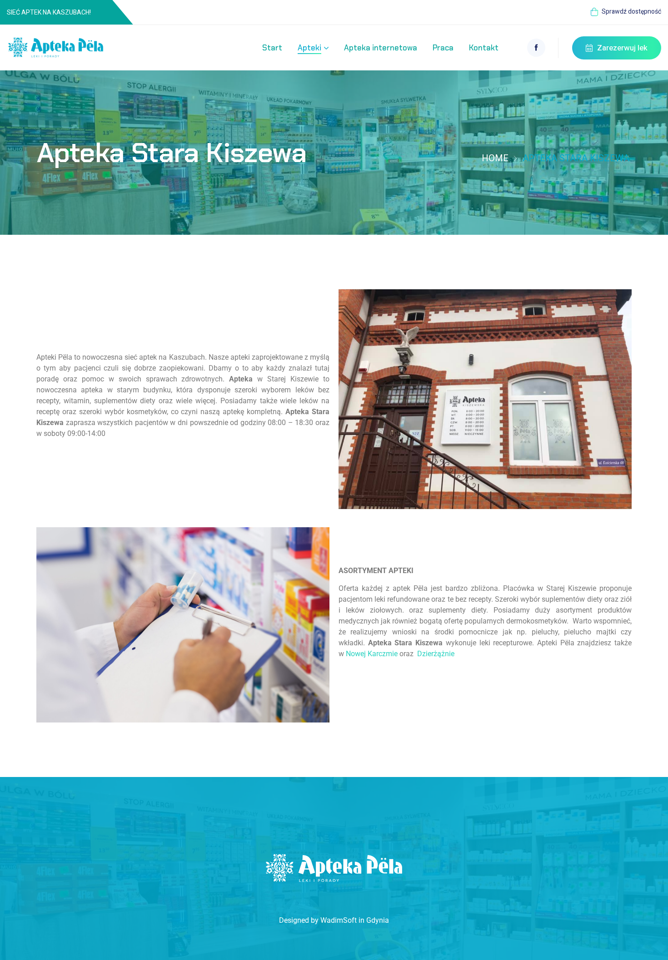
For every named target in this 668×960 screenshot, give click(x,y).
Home (495, 158)
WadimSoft (338, 920)
